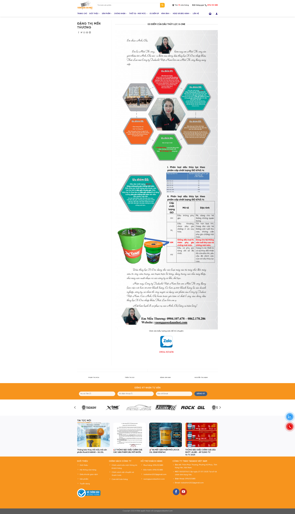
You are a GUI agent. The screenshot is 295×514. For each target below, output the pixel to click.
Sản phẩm (106, 14)
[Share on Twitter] (81, 33)
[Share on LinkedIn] (90, 33)
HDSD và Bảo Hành (181, 14)
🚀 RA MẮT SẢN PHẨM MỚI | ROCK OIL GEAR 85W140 (164, 451)
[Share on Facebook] (79, 33)
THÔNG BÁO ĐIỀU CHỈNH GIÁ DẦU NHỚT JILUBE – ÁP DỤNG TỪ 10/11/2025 (200, 452)
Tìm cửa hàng (182, 5)
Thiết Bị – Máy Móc (137, 14)
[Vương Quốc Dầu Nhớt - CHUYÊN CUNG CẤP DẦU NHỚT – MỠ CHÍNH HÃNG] (85, 5)
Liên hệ (196, 14)
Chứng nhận (119, 14)
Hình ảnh (165, 14)
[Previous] (77, 379)
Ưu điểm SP (154, 14)
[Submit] (162, 5)
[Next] (218, 379)
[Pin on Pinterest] (87, 33)
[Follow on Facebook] (176, 491)
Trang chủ (82, 14)
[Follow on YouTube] (183, 491)
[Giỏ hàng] (210, 13)
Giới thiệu (93, 14)
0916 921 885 (212, 5)
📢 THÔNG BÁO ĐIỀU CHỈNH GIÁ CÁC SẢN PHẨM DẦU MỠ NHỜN (127, 451)
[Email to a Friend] (84, 33)
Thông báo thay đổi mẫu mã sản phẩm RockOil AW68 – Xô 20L (92, 451)
